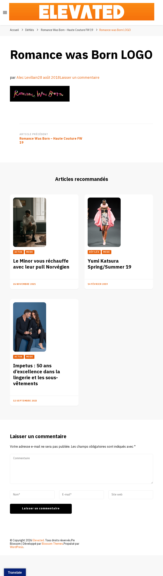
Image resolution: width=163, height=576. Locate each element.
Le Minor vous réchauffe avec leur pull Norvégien (41, 264)
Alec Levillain (27, 77)
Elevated (38, 540)
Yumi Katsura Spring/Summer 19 (109, 264)
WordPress (16, 547)
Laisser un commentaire (79, 77)
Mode (29, 252)
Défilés (29, 30)
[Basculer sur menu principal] (5, 12)
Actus (18, 252)
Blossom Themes (52, 544)
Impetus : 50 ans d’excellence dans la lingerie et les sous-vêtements (36, 374)
